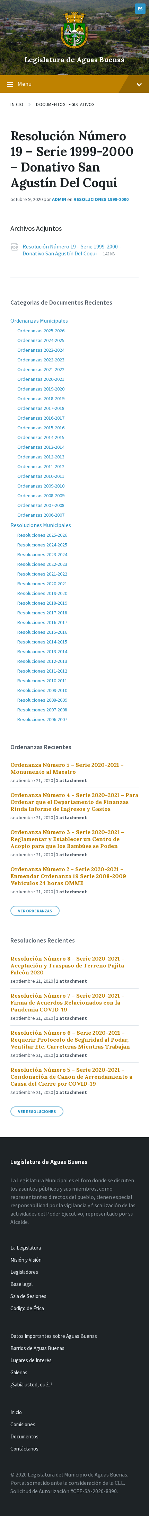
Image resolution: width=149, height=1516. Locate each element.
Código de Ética (27, 1308)
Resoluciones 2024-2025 (42, 545)
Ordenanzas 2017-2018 (40, 408)
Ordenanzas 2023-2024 (40, 350)
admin (59, 199)
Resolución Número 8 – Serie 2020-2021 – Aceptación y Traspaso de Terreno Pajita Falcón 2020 (67, 965)
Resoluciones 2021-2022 (42, 574)
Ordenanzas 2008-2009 (40, 495)
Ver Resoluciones (37, 1111)
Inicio (16, 104)
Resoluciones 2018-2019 (42, 603)
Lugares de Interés (31, 1360)
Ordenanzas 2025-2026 (40, 330)
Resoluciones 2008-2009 (42, 700)
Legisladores (24, 1272)
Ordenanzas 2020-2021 (40, 379)
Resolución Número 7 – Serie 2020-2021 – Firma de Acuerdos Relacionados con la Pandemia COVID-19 (67, 1002)
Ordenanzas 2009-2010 (40, 486)
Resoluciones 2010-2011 (42, 680)
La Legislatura (25, 1247)
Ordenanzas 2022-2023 (40, 360)
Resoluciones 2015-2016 (42, 632)
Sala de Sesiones (28, 1296)
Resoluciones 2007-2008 (42, 710)
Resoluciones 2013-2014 (42, 651)
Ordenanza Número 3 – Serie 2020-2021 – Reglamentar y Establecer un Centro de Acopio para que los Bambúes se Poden (67, 839)
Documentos (24, 1436)
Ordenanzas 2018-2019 (40, 398)
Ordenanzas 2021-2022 (40, 369)
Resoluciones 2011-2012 (42, 671)
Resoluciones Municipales (40, 525)
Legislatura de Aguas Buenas (74, 59)
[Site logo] (74, 47)
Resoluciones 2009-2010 (42, 690)
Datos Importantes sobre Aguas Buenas (53, 1336)
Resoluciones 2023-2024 (42, 554)
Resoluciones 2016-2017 (42, 622)
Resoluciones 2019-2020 (42, 593)
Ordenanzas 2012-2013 (40, 457)
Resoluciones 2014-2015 (42, 642)
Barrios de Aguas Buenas (37, 1348)
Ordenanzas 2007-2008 (40, 505)
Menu (24, 84)
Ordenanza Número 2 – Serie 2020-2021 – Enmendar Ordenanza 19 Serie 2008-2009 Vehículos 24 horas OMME (68, 876)
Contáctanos (24, 1448)
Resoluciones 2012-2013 (42, 661)
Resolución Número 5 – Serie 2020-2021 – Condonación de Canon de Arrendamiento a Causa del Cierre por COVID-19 (71, 1076)
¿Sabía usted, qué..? (31, 1384)
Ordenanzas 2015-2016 (40, 427)
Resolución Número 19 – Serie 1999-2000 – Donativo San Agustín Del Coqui (72, 250)
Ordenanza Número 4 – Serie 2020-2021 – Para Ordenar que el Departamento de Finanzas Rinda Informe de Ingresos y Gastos (74, 801)
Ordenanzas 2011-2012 (40, 466)
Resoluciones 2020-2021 (42, 583)
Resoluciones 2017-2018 (42, 613)
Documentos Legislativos (65, 104)
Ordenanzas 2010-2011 (40, 476)
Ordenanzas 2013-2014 (40, 447)
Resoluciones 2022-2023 (42, 564)
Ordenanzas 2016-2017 (40, 418)
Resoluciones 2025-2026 (42, 535)
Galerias (18, 1372)
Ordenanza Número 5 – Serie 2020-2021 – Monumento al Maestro (67, 768)
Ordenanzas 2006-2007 (40, 515)
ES (140, 9)
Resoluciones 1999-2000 (101, 199)
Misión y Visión (26, 1259)
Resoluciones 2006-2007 (42, 719)
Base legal (21, 1284)
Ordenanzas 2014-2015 (40, 437)
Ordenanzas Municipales (39, 320)
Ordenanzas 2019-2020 (40, 389)
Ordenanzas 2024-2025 (40, 340)
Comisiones (22, 1424)
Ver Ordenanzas (35, 910)
